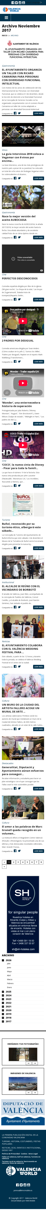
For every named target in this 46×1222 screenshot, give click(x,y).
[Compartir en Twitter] (19, 113)
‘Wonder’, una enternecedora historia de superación (21, 404)
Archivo (8, 955)
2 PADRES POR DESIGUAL (18, 340)
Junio (9, 967)
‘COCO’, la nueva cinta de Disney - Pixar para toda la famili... (23, 466)
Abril (9, 975)
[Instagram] (20, 2)
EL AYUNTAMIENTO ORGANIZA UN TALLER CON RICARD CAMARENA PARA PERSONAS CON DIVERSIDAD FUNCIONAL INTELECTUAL (22, 76)
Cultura (5, 700)
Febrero (10, 983)
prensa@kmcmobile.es (23, 1190)
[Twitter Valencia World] (16, 2)
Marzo (9, 979)
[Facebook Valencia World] (13, 2)
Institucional (8, 582)
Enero (9, 987)
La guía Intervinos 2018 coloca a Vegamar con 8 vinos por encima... (23, 157)
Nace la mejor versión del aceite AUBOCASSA (19, 218)
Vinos (4, 150)
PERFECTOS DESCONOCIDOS (20, 278)
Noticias (6, 641)
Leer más (38, 113)
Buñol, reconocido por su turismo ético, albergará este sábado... (21, 527)
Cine (4, 274)
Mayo (9, 971)
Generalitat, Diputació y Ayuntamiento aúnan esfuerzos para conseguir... (23, 770)
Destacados (7, 763)
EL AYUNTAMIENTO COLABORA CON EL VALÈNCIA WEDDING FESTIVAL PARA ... (22, 649)
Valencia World (31, 1198)
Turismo (6, 519)
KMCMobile (30, 1200)
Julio (8, 963)
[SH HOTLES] (23, 914)
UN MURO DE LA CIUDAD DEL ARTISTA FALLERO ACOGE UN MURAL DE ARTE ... (20, 708)
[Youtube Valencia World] (23, 2)
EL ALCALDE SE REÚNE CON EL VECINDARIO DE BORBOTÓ (21, 587)
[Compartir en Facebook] (14, 113)
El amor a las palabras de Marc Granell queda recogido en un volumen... (22, 830)
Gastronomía (8, 65)
